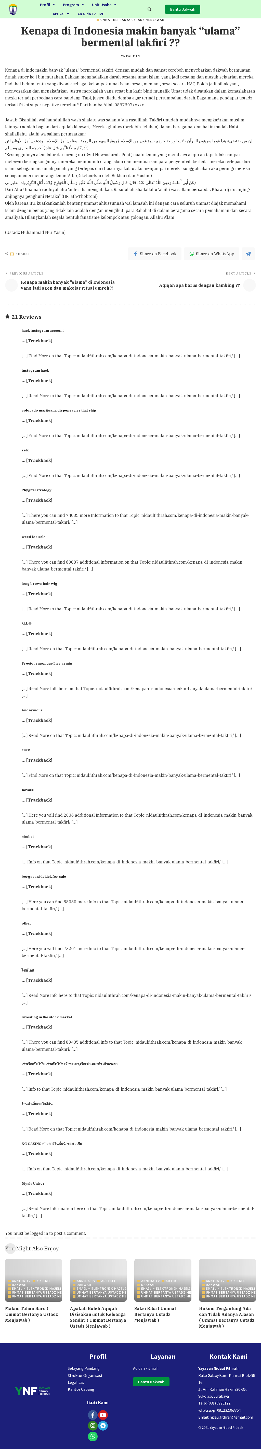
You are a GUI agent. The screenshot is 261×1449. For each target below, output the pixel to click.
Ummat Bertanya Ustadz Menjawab (132, 19)
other (26, 923)
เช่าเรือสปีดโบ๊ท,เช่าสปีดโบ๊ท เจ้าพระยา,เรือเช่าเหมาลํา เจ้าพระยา (70, 1064)
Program (71, 4)
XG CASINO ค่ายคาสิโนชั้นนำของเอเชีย (52, 1143)
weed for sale (33, 536)
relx (25, 450)
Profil (45, 4)
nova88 (28, 790)
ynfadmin (130, 56)
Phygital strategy (36, 490)
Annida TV (21, 1281)
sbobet (28, 836)
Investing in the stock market (47, 1017)
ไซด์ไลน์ (28, 970)
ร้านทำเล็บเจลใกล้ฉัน (37, 1103)
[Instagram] (93, 1426)
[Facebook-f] (93, 1415)
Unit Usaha (102, 4)
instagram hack (35, 370)
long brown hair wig (39, 583)
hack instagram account (43, 330)
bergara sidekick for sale (44, 876)
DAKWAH (19, 1284)
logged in (39, 1233)
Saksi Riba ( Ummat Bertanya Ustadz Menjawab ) (155, 1314)
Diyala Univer (33, 1183)
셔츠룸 (27, 623)
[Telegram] (103, 1426)
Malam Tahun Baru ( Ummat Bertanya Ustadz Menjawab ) (31, 1314)
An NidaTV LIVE (90, 13)
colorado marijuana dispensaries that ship (59, 410)
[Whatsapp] (93, 1436)
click (26, 750)
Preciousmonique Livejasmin (47, 663)
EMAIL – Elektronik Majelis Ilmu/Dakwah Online (57, 1288)
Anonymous (32, 710)
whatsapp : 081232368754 (219, 1410)
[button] (47, 4)
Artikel (58, 13)
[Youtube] (103, 1415)
